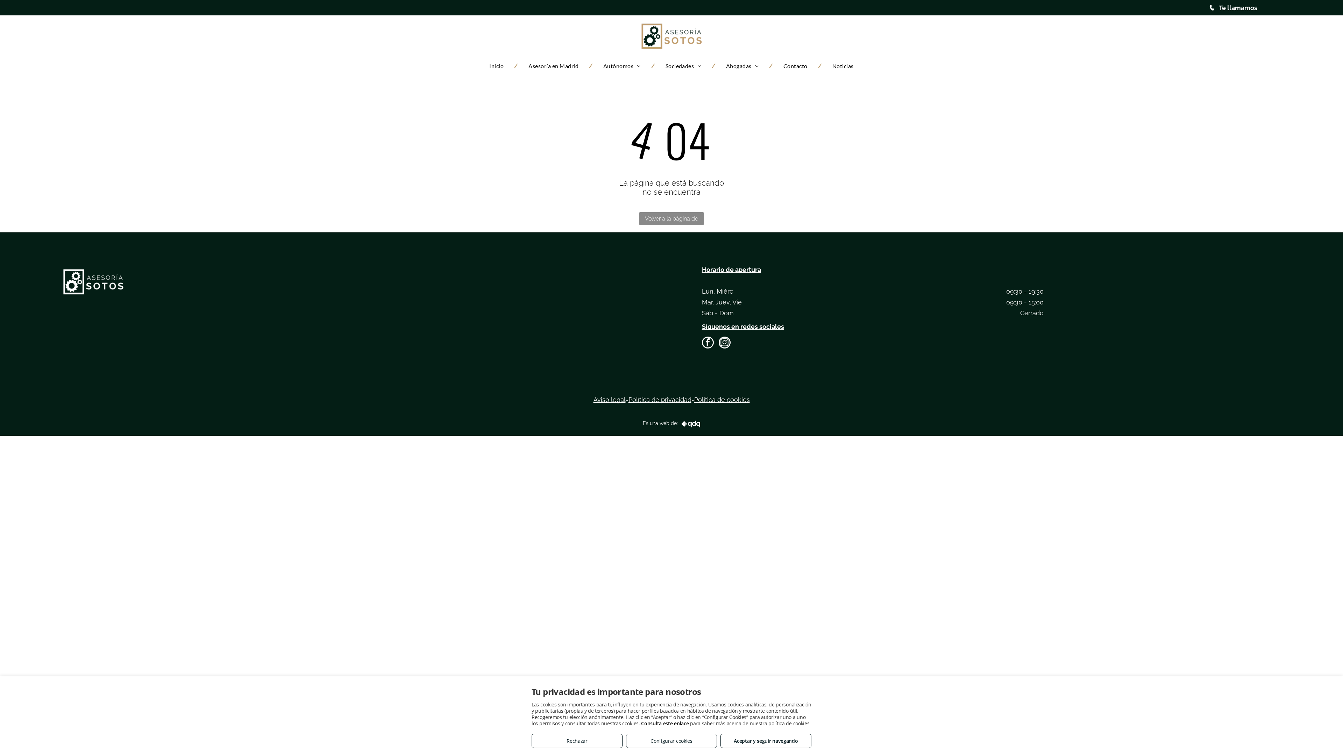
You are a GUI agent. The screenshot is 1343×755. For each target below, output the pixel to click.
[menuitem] (498, 66)
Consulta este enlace (665, 723)
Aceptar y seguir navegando (766, 741)
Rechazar (577, 741)
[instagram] (725, 343)
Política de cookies (722, 399)
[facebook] (708, 343)
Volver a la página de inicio (671, 220)
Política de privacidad (659, 399)
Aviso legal (610, 399)
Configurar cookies (671, 741)
